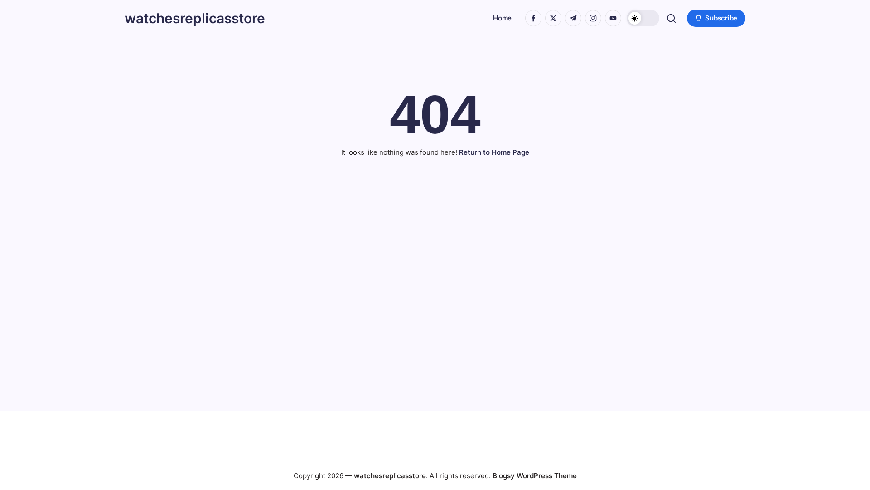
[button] (643, 18)
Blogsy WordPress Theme (535, 475)
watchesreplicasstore (195, 18)
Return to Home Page (494, 152)
